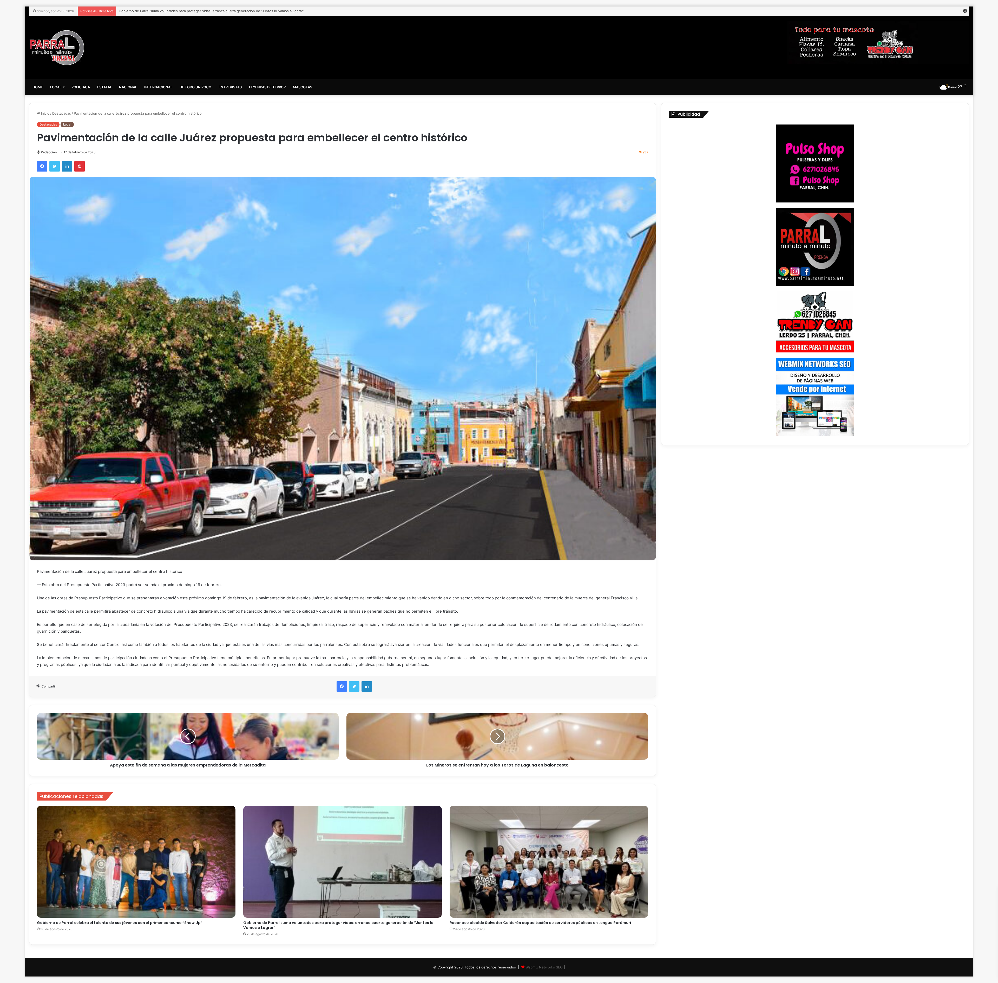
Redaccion (49, 152)
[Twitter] (54, 166)
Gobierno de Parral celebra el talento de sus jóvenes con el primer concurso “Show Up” (119, 922)
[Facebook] (42, 166)
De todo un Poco (195, 87)
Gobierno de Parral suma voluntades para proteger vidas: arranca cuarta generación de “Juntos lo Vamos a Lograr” (338, 925)
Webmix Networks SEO (544, 967)
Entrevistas (230, 87)
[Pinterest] (79, 166)
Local (55, 87)
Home (37, 87)
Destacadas (61, 113)
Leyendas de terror (267, 87)
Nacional (128, 87)
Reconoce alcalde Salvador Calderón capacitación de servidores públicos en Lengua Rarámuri (194, 11)
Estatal (104, 87)
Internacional (158, 87)
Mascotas (302, 87)
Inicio (44, 113)
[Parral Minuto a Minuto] (57, 48)
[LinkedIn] (67, 166)
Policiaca (80, 87)
